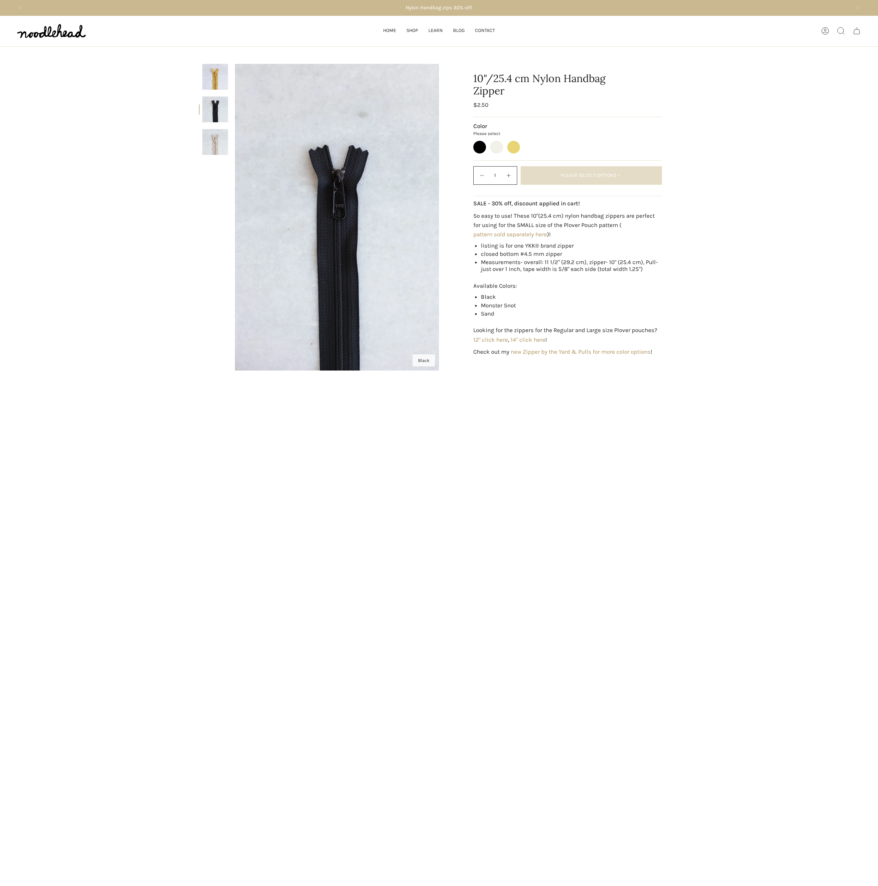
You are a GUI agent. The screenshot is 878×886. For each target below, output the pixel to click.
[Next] (858, 8)
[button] (412, 31)
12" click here (490, 339)
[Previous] (20, 8)
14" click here (528, 339)
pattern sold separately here (510, 234)
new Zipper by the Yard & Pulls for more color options (581, 351)
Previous (235, 217)
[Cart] (857, 31)
